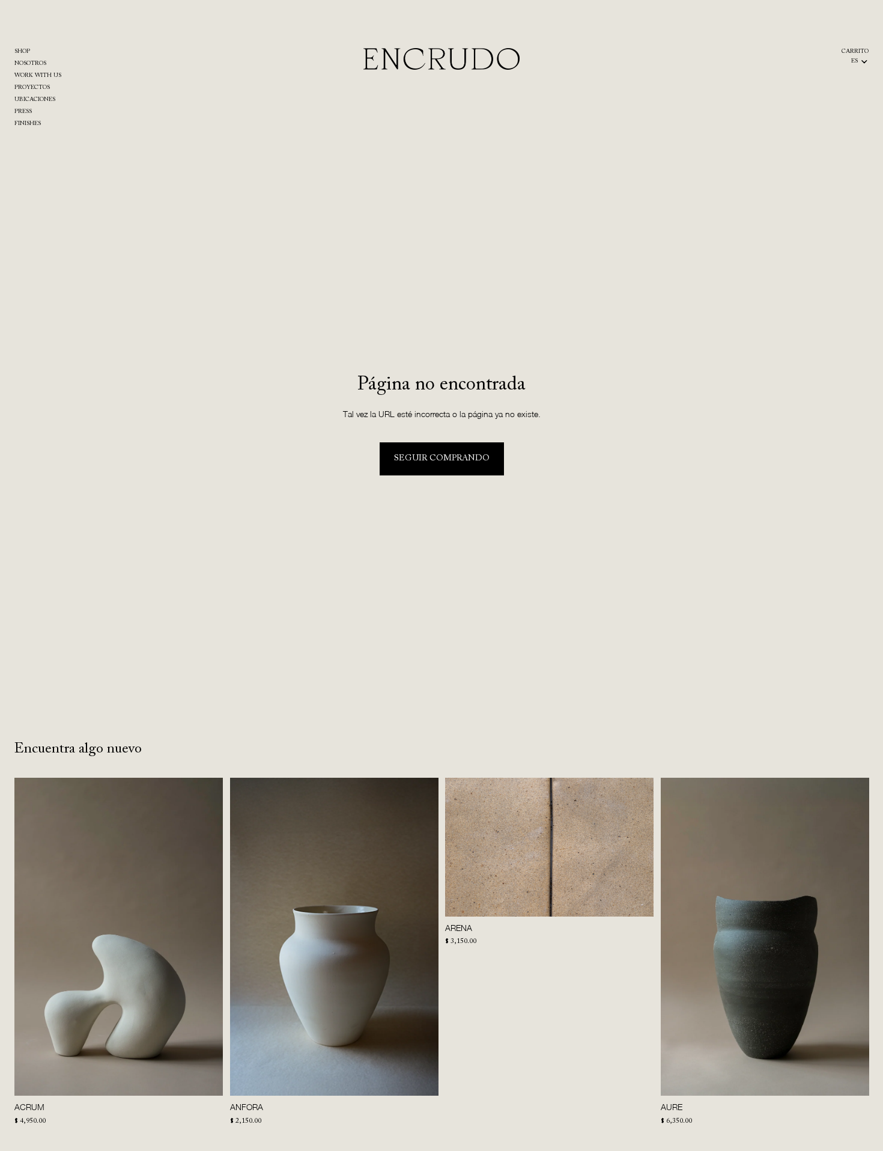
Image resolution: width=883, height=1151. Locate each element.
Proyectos (32, 88)
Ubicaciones (34, 100)
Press (23, 112)
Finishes (27, 124)
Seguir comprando (442, 458)
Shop (22, 52)
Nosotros (30, 64)
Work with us (37, 76)
